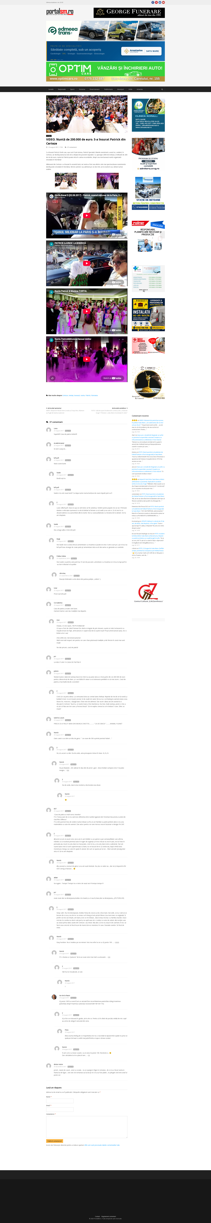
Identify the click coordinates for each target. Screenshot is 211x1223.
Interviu (140, 89)
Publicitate (108, 89)
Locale (51, 89)
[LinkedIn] (159, 2)
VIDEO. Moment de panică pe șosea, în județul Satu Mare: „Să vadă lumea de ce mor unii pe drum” (147, 422)
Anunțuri (120, 89)
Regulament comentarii (109, 1216)
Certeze (65, 395)
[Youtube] (163, 2)
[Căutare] (162, 89)
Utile (130, 89)
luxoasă (77, 395)
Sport (72, 89)
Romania (94, 395)
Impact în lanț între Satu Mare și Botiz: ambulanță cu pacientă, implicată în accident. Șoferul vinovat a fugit (148, 481)
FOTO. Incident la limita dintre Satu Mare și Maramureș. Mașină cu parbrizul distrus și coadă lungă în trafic (148, 536)
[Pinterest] (156, 2)
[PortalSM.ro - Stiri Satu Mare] (60, 14)
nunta (83, 395)
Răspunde (68, 431)
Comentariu (51, 1114)
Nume (49, 1097)
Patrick (88, 395)
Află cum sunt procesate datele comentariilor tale (102, 1145)
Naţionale (62, 89)
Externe (82, 89)
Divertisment (95, 89)
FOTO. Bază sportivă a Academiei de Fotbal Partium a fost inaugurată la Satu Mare (148, 508)
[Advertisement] (87, 1158)
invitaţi (71, 395)
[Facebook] (152, 2)
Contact (97, 1216)
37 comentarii (72, 147)
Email (48, 1105)
